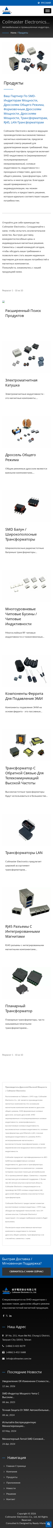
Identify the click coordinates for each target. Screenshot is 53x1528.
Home (13, 33)
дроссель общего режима (15, 1235)
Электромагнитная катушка (21, 382)
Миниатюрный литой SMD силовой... (23, 1438)
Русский (46, 3)
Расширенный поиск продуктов (23, 313)
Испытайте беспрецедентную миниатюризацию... (19, 1424)
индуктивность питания (26, 1231)
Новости (11, 1488)
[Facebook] (3, 1316)
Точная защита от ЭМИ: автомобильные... (26, 1410)
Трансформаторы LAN (24, 852)
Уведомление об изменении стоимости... (26, 1381)
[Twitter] (7, 1316)
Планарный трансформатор (18, 1008)
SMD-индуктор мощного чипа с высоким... (20, 1395)
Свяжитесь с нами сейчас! (26, 1272)
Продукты (23, 33)
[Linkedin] (10, 1316)
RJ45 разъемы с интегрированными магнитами (22, 931)
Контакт (10, 1499)
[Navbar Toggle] (47, 10)
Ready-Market (40, 1523)
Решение (11, 1494)
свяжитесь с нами (23, 1238)
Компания (11, 1471)
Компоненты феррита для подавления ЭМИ (24, 696)
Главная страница (16, 1466)
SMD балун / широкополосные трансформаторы (21, 534)
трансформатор (33, 1235)
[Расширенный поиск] (49, 1524)
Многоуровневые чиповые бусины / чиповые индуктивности (21, 616)
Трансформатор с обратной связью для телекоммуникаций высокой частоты (24, 775)
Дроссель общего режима (20, 457)
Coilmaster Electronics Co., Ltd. (21, 1517)
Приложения (13, 1483)
